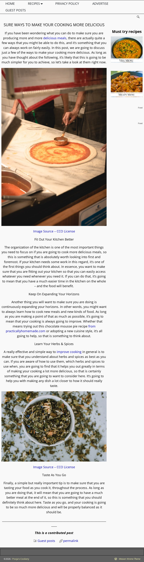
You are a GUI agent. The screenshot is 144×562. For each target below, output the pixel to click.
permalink (70, 541)
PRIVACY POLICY (67, 3)
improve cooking (69, 352)
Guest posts (46, 541)
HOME (10, 3)
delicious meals (54, 38)
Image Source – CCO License (54, 231)
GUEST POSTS (15, 10)
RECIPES (34, 3)
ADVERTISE (100, 3)
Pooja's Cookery (20, 558)
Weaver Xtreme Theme (129, 558)
